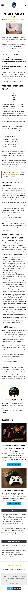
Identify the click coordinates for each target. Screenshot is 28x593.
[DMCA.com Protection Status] (14, 589)
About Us (18, 565)
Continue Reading (14, 464)
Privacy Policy (11, 565)
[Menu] (2, 5)
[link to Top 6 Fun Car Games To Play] (14, 478)
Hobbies (16, 21)
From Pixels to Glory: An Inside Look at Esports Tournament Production (14, 448)
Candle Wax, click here (11, 174)
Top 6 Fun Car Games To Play (14, 490)
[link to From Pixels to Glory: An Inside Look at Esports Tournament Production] (14, 432)
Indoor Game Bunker (13, 19)
